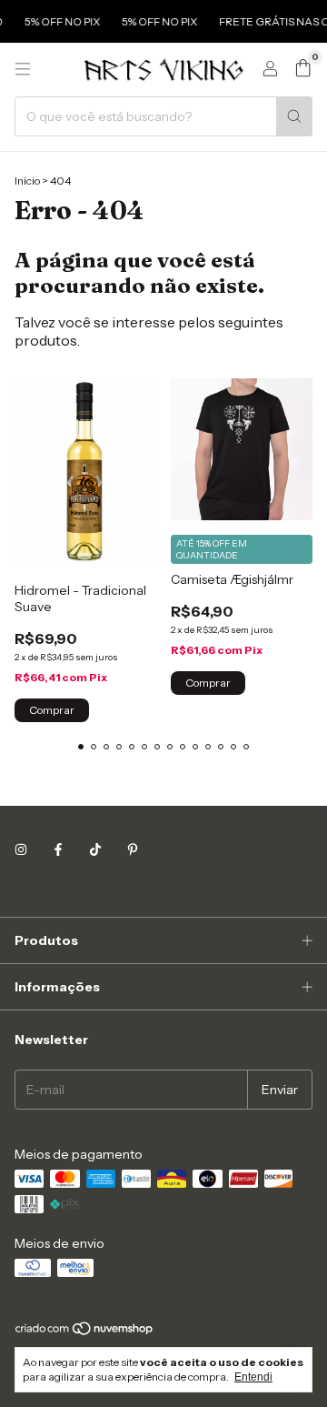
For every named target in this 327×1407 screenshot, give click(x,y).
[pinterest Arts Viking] (132, 850)
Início (27, 180)
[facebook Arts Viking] (58, 850)
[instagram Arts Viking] (21, 850)
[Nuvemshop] (85, 1332)
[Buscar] (294, 116)
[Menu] (23, 69)
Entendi (253, 1377)
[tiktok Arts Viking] (95, 850)
